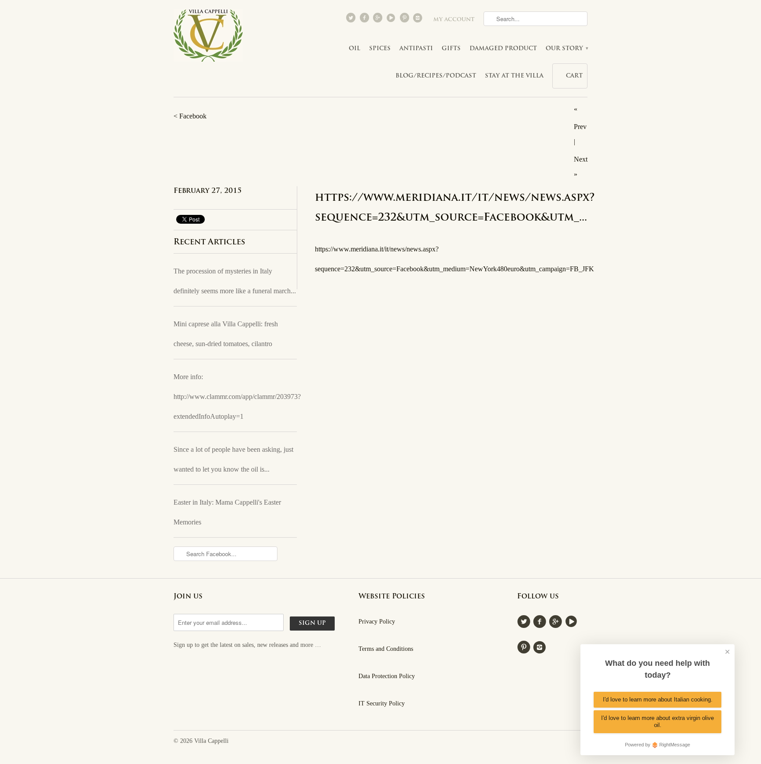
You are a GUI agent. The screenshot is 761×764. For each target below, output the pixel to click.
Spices (380, 49)
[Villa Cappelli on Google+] (378, 20)
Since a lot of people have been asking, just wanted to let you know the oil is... (233, 459)
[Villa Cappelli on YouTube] (392, 20)
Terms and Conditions (385, 649)
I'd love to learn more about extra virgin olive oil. (657, 721)
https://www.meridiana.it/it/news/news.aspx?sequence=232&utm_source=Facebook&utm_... (442, 208)
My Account (454, 19)
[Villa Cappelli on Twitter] (352, 20)
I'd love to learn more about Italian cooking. (658, 699)
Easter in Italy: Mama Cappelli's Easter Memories (227, 512)
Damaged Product (503, 49)
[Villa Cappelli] (209, 38)
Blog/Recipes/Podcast (435, 76)
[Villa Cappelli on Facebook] (365, 20)
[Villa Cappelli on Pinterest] (405, 20)
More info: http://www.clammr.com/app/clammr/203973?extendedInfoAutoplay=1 (235, 396)
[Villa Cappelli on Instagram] (419, 20)
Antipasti (416, 49)
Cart (574, 76)
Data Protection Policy (386, 676)
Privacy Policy (376, 621)
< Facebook (190, 116)
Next (580, 159)
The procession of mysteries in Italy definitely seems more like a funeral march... (235, 281)
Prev (580, 126)
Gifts (451, 49)
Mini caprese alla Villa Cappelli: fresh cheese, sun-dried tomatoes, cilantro (226, 333)
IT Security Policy (381, 703)
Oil (354, 49)
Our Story (566, 49)
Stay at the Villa (514, 76)
